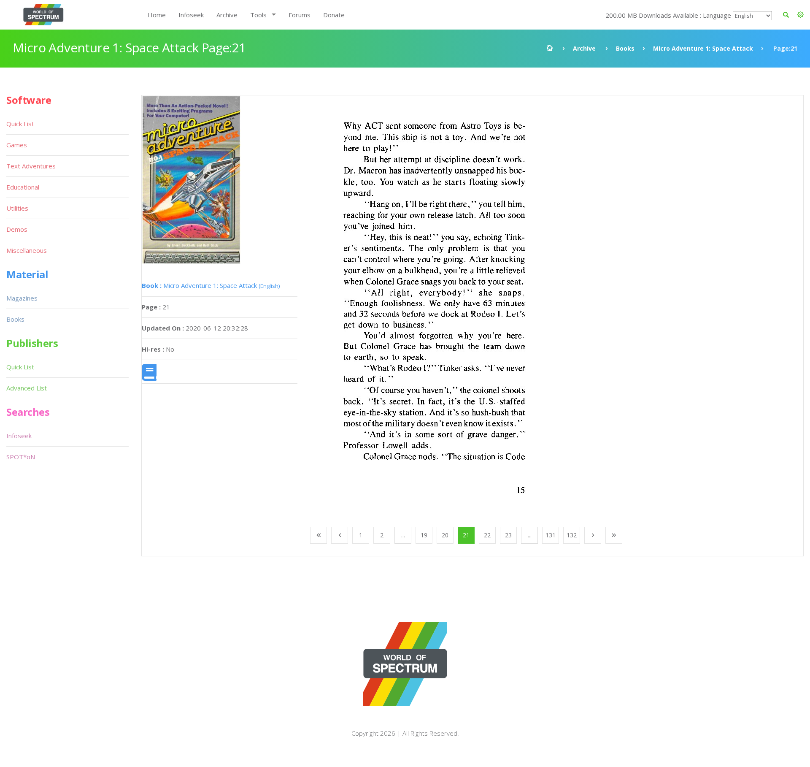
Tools (258, 15)
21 (466, 535)
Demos (16, 229)
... (403, 535)
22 (487, 535)
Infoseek (191, 15)
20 (445, 535)
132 (572, 535)
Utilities (17, 208)
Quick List (20, 123)
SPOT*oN (20, 457)
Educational (22, 187)
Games (16, 145)
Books (625, 48)
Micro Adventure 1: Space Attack (703, 48)
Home (157, 15)
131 (550, 535)
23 (508, 535)
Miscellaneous (26, 250)
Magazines (22, 298)
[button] (800, 15)
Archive (227, 15)
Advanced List (26, 388)
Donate (334, 15)
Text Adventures (31, 166)
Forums (299, 15)
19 (424, 535)
